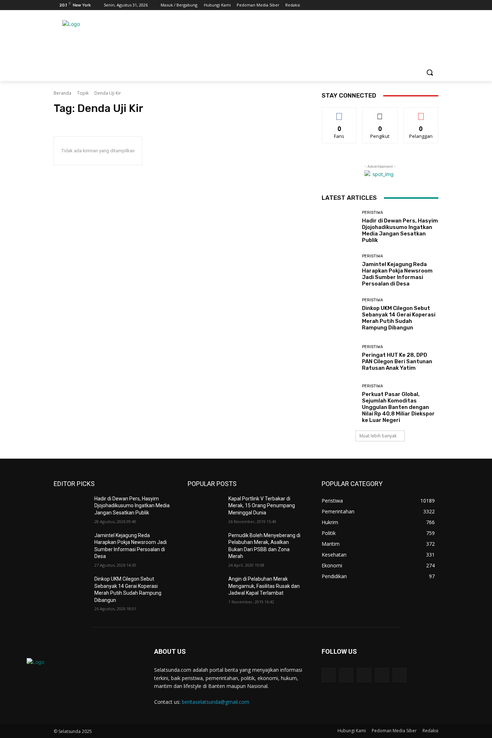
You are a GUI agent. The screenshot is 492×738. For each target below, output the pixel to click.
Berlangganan (421, 113)
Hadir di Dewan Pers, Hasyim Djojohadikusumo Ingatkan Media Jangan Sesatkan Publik (400, 230)
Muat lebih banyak (378, 436)
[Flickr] (364, 675)
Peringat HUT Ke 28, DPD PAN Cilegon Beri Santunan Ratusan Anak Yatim (397, 361)
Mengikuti (380, 113)
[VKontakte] (400, 675)
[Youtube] (434, 5)
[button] (429, 72)
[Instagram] (404, 5)
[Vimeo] (424, 5)
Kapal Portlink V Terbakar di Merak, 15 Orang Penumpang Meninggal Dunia (261, 506)
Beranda (62, 93)
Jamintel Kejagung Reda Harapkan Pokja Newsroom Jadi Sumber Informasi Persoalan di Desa (397, 274)
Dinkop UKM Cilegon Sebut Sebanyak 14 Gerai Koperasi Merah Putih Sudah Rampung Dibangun (398, 318)
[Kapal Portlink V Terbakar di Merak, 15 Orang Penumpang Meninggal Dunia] (205, 507)
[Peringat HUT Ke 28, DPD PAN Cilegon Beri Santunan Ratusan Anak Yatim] (339, 358)
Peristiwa (372, 213)
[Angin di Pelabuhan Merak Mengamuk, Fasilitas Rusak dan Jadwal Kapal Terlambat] (205, 588)
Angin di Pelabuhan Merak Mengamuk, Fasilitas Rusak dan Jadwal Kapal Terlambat (264, 586)
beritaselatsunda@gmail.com (215, 701)
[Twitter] (414, 5)
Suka (339, 113)
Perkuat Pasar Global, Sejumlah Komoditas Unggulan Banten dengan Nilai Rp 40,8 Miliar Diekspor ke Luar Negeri (398, 407)
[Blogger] (329, 675)
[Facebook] (394, 5)
